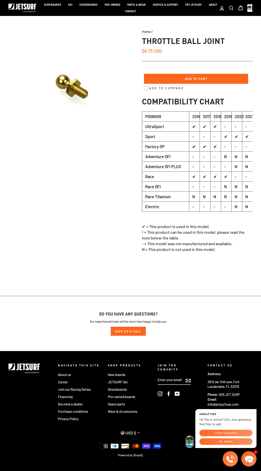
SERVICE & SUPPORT (165, 4)
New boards (116, 375)
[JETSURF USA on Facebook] (168, 393)
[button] (249, 459)
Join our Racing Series (74, 389)
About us (64, 375)
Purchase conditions (73, 411)
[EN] (249, 8)
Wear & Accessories (122, 411)
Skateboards (88, 4)
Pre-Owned (112, 4)
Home (146, 31)
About (213, 4)
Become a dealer (70, 404)
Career (63, 382)
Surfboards (52, 4)
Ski (70, 4)
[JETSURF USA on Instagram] (160, 393)
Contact (130, 11)
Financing (65, 397)
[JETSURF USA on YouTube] (177, 393)
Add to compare (166, 88)
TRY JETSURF (193, 4)
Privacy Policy (68, 419)
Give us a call (128, 331)
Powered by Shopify (130, 455)
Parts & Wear (136, 4)
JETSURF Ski (118, 382)
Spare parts (116, 404)
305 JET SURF (229, 394)
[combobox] (249, 8)
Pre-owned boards (121, 397)
